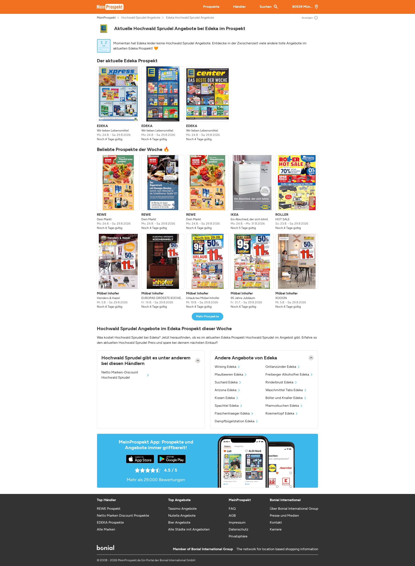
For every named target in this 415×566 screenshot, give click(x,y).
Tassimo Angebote (182, 509)
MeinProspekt (106, 17)
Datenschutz (238, 529)
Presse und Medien (284, 515)
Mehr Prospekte (207, 316)
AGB (232, 515)
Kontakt (276, 522)
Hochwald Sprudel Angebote (140, 17)
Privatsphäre (238, 536)
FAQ (232, 509)
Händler (239, 7)
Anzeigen (307, 17)
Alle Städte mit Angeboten (189, 529)
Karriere (276, 529)
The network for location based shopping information (277, 549)
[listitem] (118, 104)
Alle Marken (106, 529)
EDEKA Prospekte (110, 522)
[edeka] (104, 28)
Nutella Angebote (182, 515)
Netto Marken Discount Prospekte (123, 515)
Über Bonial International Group (294, 509)
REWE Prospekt (108, 509)
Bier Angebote (179, 522)
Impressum (237, 522)
